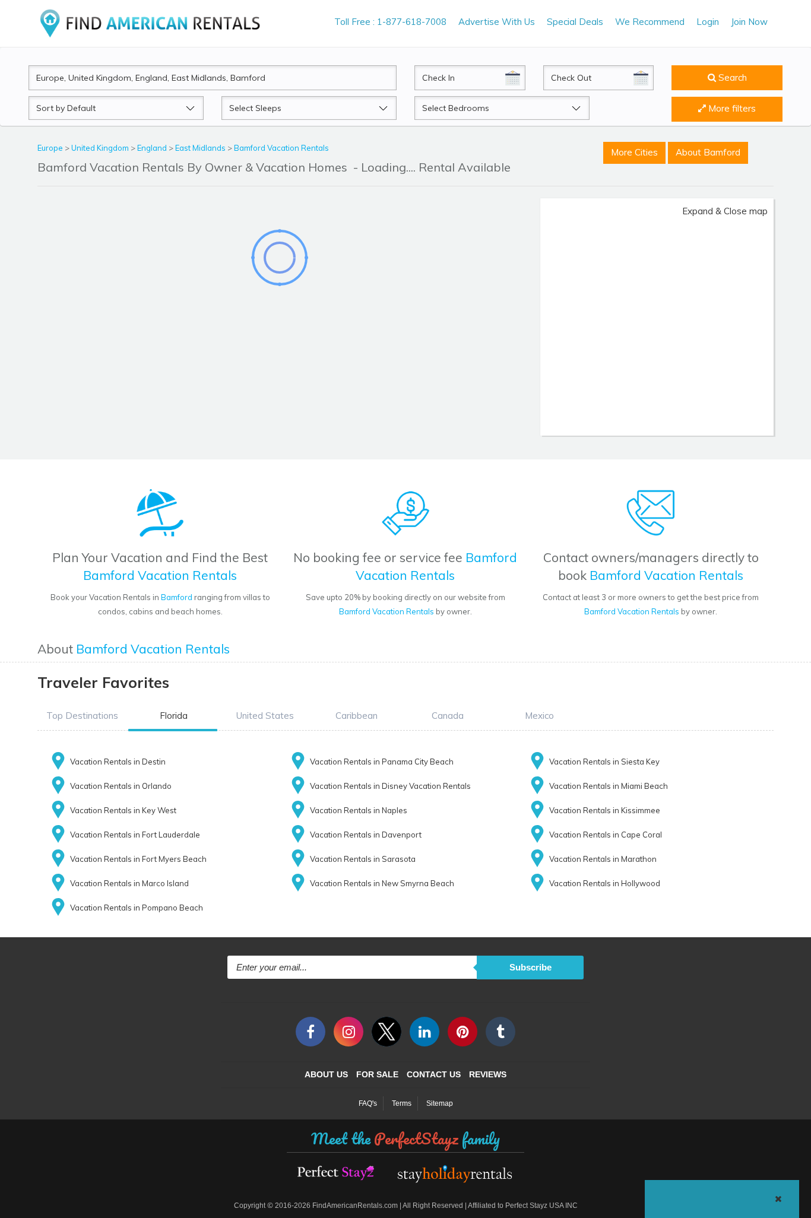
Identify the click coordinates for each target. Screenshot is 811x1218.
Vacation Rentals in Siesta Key (604, 761)
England (153, 148)
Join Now (749, 21)
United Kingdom (101, 148)
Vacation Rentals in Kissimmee (604, 810)
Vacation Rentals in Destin (118, 761)
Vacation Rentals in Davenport (366, 834)
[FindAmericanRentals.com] (152, 22)
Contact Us (434, 1074)
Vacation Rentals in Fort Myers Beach (138, 859)
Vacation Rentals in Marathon (603, 859)
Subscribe (530, 967)
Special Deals (575, 21)
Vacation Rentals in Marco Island (129, 883)
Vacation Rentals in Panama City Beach (382, 761)
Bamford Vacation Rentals (281, 148)
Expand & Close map (725, 211)
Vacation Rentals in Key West (123, 810)
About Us (326, 1074)
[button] (82, 716)
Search (731, 77)
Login (707, 21)
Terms (401, 1103)
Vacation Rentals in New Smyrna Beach (382, 883)
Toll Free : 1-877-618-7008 (390, 21)
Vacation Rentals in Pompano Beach (136, 907)
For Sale (377, 1074)
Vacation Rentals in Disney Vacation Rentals (390, 786)
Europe (51, 148)
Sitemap (439, 1103)
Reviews (487, 1074)
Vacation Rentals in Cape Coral (605, 834)
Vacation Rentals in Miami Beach (608, 786)
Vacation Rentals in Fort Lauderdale (135, 834)
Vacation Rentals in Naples (358, 810)
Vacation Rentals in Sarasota (363, 859)
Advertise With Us (496, 21)
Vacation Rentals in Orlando (121, 786)
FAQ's (368, 1103)
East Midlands (201, 148)
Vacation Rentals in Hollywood (604, 883)
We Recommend (650, 21)
